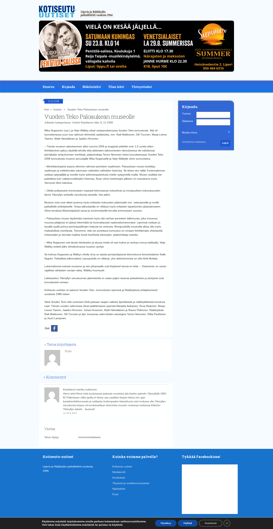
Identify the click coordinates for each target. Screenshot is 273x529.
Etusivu (48, 87)
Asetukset (211, 523)
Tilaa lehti (116, 87)
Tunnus (186, 113)
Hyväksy (166, 523)
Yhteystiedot (141, 87)
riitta (96, 122)
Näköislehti (91, 87)
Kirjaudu (68, 87)
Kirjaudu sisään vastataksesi (94, 413)
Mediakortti (118, 472)
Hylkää (187, 523)
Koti (46, 109)
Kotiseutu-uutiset (122, 466)
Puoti (115, 494)
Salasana (187, 120)
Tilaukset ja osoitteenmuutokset (130, 483)
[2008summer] (136, 72)
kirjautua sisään (68, 437)
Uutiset (57, 109)
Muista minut (189, 132)
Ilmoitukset (118, 477)
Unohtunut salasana (194, 141)
